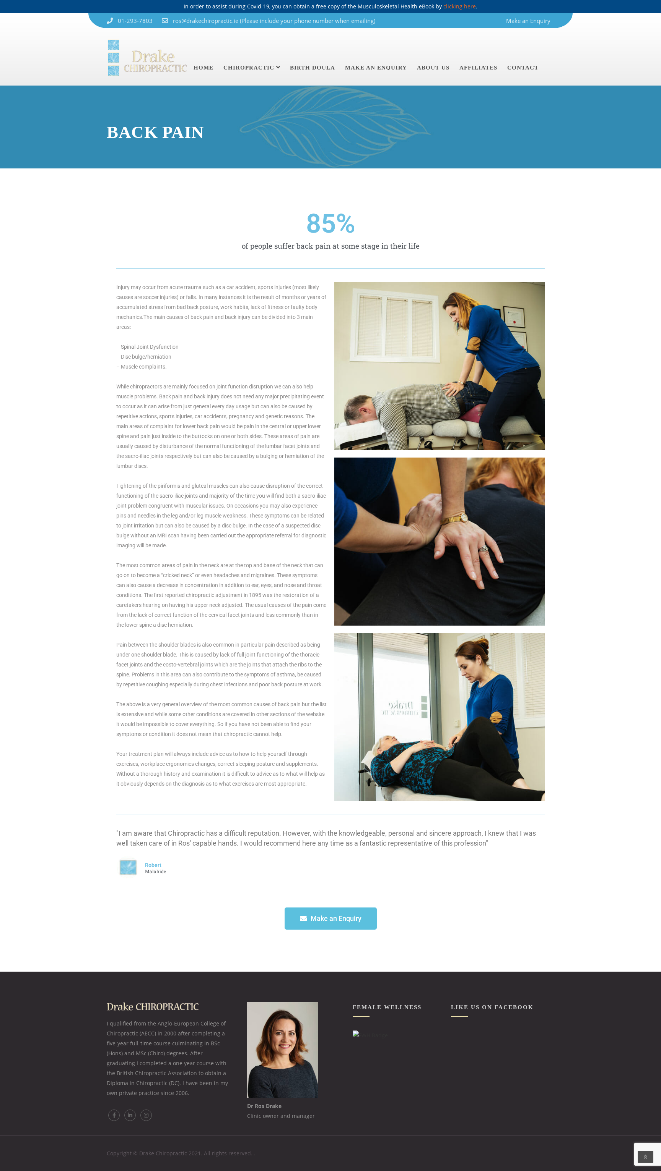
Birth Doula (312, 68)
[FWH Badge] (370, 1035)
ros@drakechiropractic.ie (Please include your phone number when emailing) (274, 20)
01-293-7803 (135, 20)
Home (203, 68)
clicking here (459, 6)
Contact (523, 68)
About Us (433, 68)
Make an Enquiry (528, 20)
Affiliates (478, 68)
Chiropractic (248, 68)
